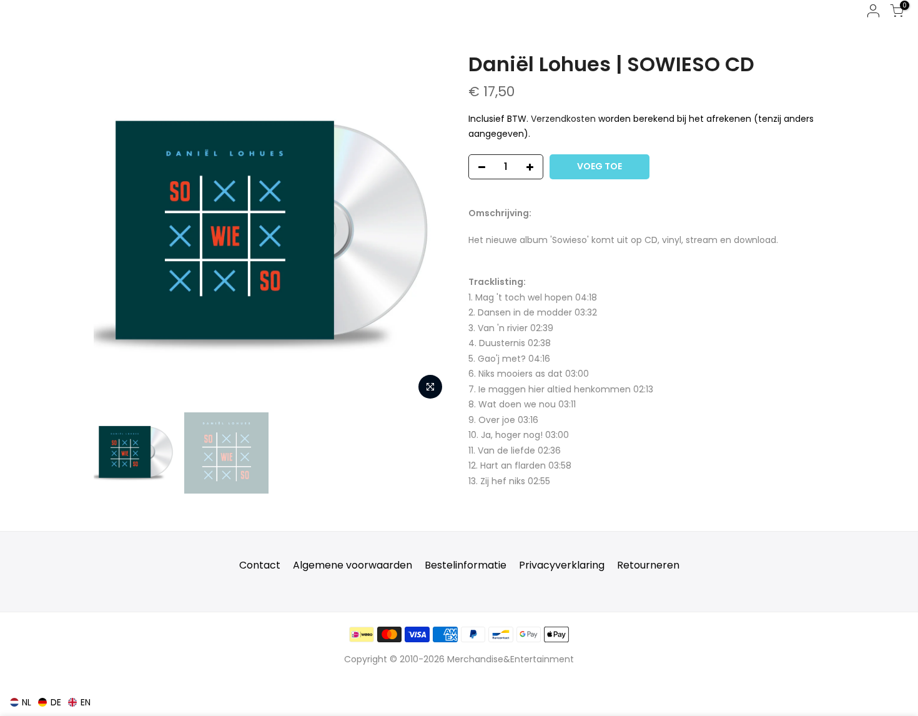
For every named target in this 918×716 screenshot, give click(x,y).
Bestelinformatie (465, 565)
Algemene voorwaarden (352, 565)
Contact (259, 565)
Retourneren (648, 565)
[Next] (428, 228)
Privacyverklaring (562, 565)
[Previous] (115, 228)
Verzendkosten (563, 118)
